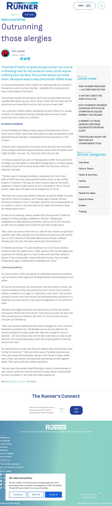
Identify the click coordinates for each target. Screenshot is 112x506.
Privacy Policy (92, 503)
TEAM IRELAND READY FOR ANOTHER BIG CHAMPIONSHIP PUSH (92, 140)
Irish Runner (22, 5)
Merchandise (5, 456)
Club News (84, 162)
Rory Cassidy (18, 51)
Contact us (5, 460)
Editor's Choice (86, 168)
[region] (35, 487)
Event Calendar (7, 453)
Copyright (81, 503)
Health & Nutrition (13, 19)
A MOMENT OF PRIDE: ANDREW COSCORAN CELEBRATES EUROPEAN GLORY (91, 126)
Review (82, 205)
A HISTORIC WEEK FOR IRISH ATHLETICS (90, 97)
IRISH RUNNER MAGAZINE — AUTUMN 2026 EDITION (92, 88)
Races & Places (86, 199)
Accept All (53, 494)
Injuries (82, 181)
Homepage (5, 440)
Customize (17, 494)
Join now (29, 14)
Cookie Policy (106, 503)
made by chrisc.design (10, 503)
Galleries (4, 450)
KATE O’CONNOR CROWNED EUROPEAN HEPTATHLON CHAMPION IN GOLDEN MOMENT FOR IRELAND (93, 110)
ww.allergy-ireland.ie (16, 381)
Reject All (36, 494)
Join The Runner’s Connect (12, 467)
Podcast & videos (87, 193)
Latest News (6, 444)
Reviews (4, 447)
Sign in (14, 14)
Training (82, 211)
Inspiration (84, 187)
